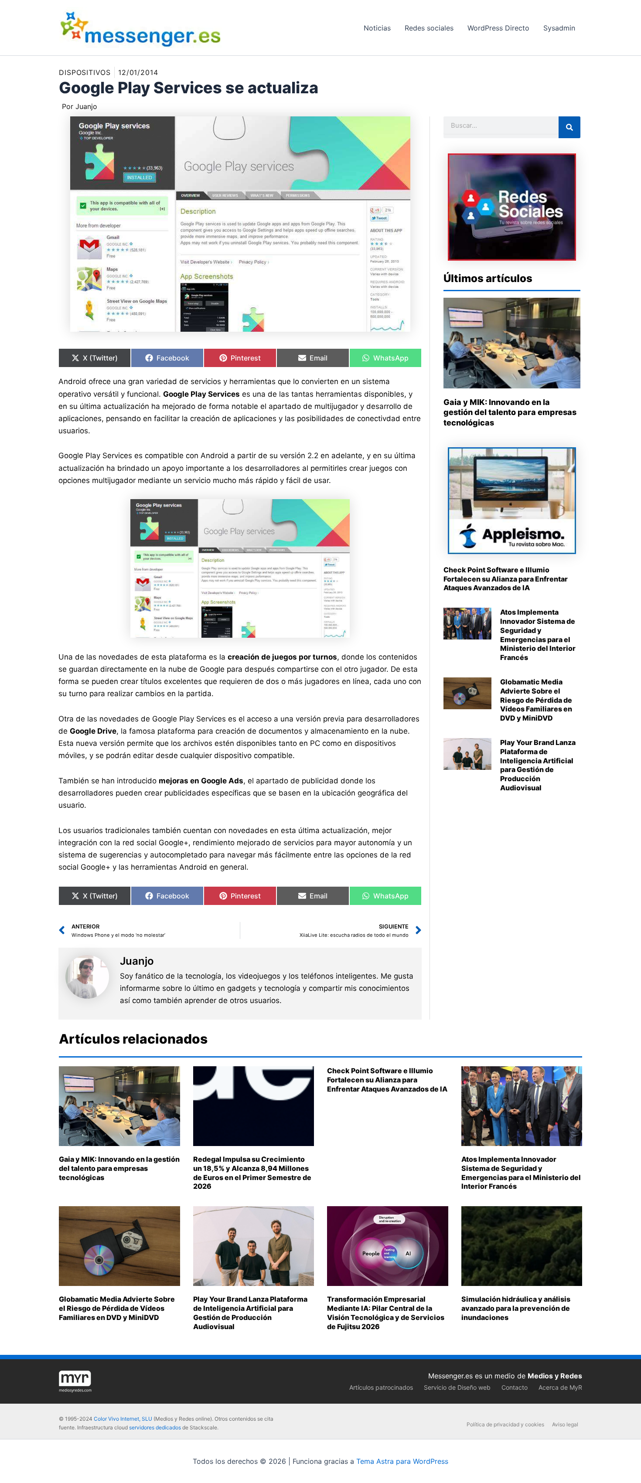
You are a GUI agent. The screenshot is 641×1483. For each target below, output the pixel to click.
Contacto (514, 1387)
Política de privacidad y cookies (505, 1424)
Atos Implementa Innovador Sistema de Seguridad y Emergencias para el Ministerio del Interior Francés (538, 635)
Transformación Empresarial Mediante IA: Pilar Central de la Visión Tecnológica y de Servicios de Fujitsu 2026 (385, 1312)
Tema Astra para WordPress (402, 1461)
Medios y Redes (555, 1375)
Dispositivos (85, 72)
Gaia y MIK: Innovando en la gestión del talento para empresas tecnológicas (509, 412)
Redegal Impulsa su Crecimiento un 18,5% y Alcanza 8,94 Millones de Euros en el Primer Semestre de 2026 (252, 1172)
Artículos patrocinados (381, 1387)
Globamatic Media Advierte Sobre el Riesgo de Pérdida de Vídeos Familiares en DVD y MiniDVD (536, 699)
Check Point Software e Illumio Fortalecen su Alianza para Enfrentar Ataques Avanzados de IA (505, 578)
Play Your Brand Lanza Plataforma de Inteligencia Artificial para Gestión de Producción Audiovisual (538, 765)
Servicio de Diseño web (457, 1387)
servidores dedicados (155, 1427)
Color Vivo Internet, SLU (123, 1418)
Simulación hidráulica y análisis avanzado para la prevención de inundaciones (515, 1308)
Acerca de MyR (560, 1387)
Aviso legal (565, 1424)
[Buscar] (569, 127)
